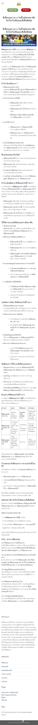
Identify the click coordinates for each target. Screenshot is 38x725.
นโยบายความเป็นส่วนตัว (9, 692)
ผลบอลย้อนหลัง (6, 670)
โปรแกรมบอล (6, 674)
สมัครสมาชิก (8, 228)
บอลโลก (4, 681)
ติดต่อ (3, 697)
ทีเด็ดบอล (4, 663)
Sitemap (4, 700)
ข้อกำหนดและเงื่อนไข (8, 695)
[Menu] (2, 3)
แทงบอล (4, 678)
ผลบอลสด (4, 666)
